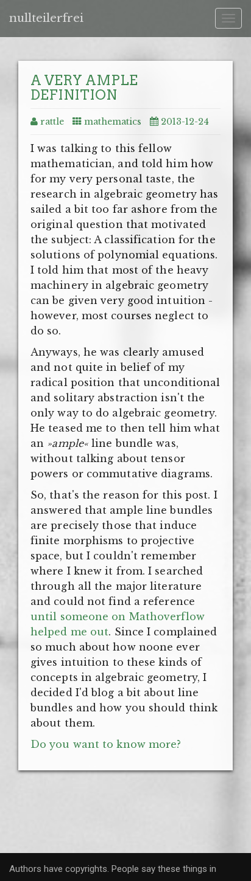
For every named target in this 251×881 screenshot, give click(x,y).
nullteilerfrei (46, 18)
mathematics (112, 121)
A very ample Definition (84, 87)
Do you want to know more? (106, 744)
